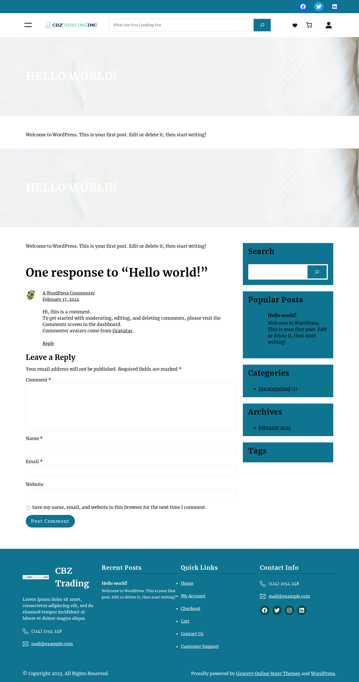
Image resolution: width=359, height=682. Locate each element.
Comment (38, 380)
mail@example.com (52, 643)
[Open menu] (28, 24)
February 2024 (275, 428)
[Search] (262, 25)
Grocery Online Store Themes (268, 673)
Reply (48, 343)
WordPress (323, 673)
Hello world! (282, 315)
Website (34, 484)
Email (34, 461)
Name (34, 438)
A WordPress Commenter (69, 293)
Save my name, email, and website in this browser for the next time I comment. (119, 507)
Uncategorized (275, 389)
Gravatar (122, 331)
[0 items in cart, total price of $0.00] (309, 25)
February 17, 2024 (61, 299)
